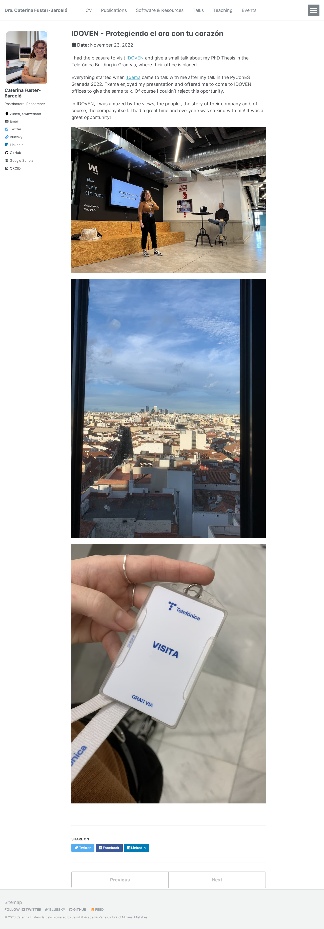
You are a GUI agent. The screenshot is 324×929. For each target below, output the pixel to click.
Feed (99, 909)
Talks (198, 10)
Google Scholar (22, 160)
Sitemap (13, 902)
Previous (120, 879)
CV (89, 10)
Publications (114, 10)
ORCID (15, 168)
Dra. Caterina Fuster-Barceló (36, 10)
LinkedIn (16, 145)
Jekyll (76, 917)
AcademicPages (96, 917)
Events (249, 10)
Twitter (15, 129)
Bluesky (16, 137)
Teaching (223, 10)
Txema (133, 77)
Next (217, 879)
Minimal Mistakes (134, 917)
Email (13, 121)
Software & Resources (160, 10)
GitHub (15, 153)
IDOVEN (135, 57)
